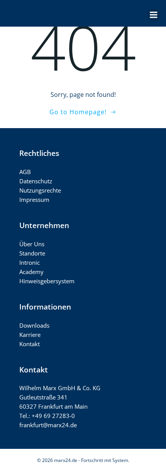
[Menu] (153, 15)
